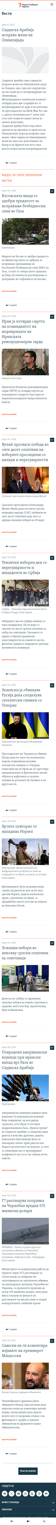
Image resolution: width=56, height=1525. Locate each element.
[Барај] (44, 1521)
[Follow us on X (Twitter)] (11, 1493)
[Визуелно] (28, 1521)
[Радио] (11, 1521)
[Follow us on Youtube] (18, 1493)
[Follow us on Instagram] (25, 1493)
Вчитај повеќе (28, 1471)
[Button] (11, 163)
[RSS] (32, 1493)
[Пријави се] (46, 1493)
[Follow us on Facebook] (4, 1493)
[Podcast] (39, 1493)
